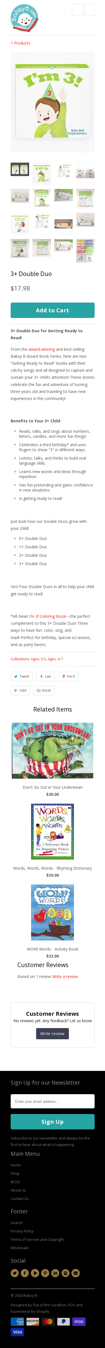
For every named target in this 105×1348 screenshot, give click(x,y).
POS (71, 1304)
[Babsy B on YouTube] (36, 1273)
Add (23, 690)
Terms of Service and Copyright (37, 1239)
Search (17, 1222)
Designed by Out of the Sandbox (38, 1304)
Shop (15, 1173)
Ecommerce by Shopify (30, 1311)
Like (48, 676)
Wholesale (20, 1247)
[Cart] (89, 10)
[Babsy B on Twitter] (16, 1273)
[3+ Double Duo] (53, 102)
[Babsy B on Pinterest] (46, 1273)
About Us (18, 1190)
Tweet (24, 676)
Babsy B (30, 1295)
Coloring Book (47, 616)
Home (16, 1164)
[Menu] (77, 10)
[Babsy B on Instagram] (66, 1273)
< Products (20, 43)
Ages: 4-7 (55, 658)
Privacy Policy (22, 1231)
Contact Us (20, 1198)
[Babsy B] (25, 19)
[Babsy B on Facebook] (26, 1273)
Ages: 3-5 (38, 658)
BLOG (15, 1181)
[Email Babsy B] (76, 1273)
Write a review (65, 976)
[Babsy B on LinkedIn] (56, 1273)
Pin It (71, 676)
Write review (52, 1033)
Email (46, 690)
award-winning (41, 349)
